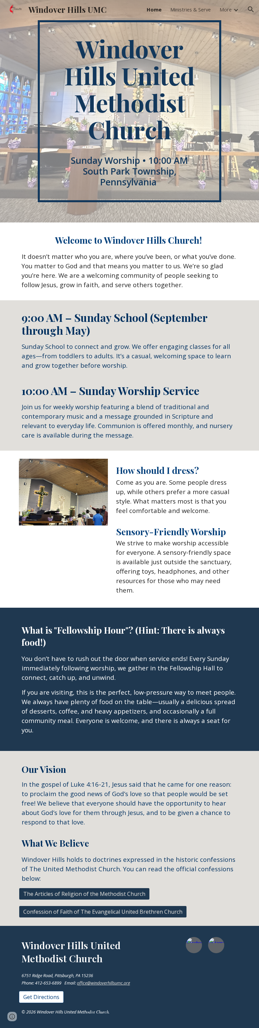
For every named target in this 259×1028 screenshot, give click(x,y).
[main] (129, 111)
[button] (251, 9)
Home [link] (154, 9)
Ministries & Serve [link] (190, 9)
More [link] (226, 9)
